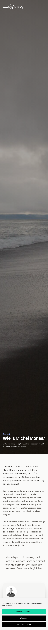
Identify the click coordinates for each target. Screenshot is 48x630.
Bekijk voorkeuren (24, 624)
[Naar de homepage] (13, 6)
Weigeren (24, 618)
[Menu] (42, 7)
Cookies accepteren (24, 612)
